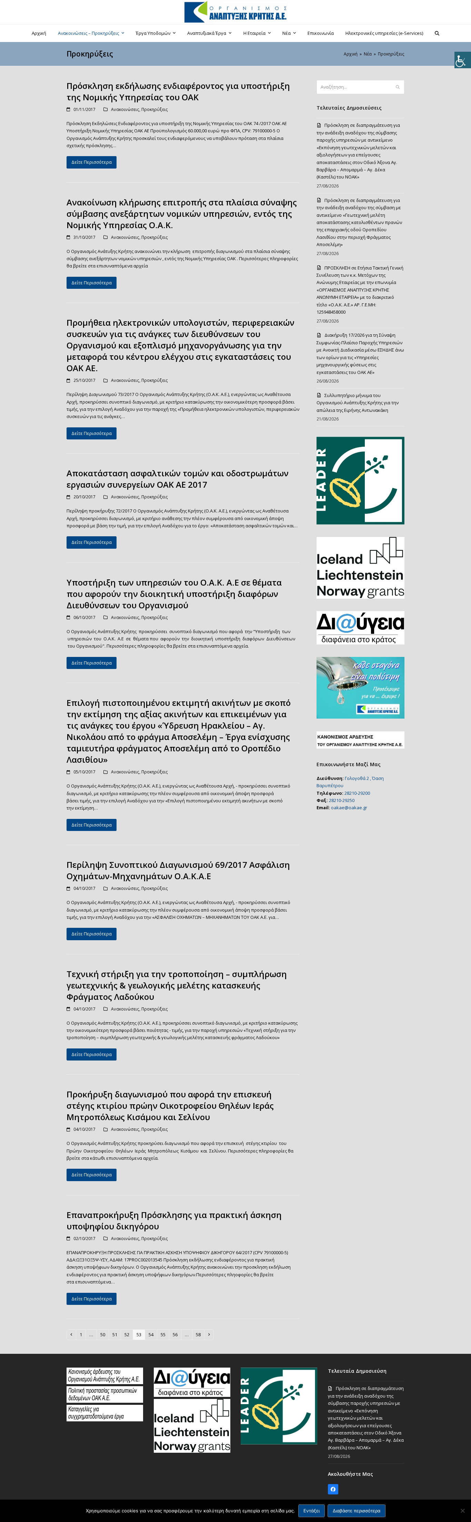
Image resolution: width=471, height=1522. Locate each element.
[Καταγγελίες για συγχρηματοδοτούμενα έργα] (105, 1420)
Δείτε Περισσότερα (91, 162)
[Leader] (279, 1443)
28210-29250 (341, 800)
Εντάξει (311, 1510)
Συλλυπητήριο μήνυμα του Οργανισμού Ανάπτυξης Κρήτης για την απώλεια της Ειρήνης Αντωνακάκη (358, 402)
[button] (437, 33)
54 (152, 1334)
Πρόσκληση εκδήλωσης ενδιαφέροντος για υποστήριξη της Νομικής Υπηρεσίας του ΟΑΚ (178, 91)
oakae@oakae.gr (349, 807)
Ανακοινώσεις (125, 109)
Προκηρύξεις (154, 109)
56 (176, 1334)
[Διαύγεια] (192, 1395)
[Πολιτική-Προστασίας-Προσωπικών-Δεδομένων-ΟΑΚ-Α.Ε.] (105, 1401)
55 (164, 1334)
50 (104, 1334)
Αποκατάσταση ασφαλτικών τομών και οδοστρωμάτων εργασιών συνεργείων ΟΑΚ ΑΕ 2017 (178, 478)
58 (200, 1334)
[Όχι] (462, 1510)
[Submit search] (398, 87)
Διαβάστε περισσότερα (356, 1510)
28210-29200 (357, 793)
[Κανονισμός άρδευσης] (105, 1382)
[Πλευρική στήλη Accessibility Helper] (462, 60)
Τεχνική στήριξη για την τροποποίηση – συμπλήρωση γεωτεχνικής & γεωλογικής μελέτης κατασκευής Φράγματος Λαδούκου (177, 985)
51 (116, 1334)
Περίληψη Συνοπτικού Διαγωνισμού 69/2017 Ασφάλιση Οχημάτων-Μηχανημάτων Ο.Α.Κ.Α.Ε (178, 870)
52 (128, 1334)
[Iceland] (192, 1451)
